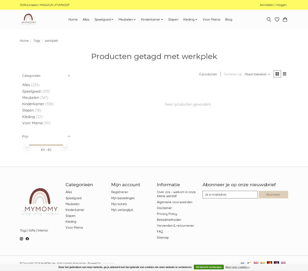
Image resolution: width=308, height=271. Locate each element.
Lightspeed (108, 263)
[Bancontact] (249, 263)
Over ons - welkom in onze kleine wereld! (176, 194)
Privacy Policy (167, 214)
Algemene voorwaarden (174, 202)
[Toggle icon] (269, 19)
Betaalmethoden (169, 220)
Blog (228, 19)
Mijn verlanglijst (122, 210)
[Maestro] (276, 263)
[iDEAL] (262, 263)
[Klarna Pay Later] (283, 263)
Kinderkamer (33, 103)
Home (73, 19)
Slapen (173, 19)
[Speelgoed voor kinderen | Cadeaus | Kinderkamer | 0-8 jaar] (28, 19)
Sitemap (163, 238)
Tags (36, 41)
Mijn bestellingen (123, 198)
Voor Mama (211, 19)
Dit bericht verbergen (208, 267)
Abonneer (273, 194)
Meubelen (30, 97)
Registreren (119, 192)
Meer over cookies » (237, 267)
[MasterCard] (269, 263)
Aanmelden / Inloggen (273, 5)
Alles (86, 19)
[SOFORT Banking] (256, 263)
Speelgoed (31, 91)
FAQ (160, 231)
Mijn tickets (119, 204)
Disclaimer (164, 208)
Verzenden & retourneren (175, 226)
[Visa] (242, 263)
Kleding (28, 116)
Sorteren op (233, 74)
